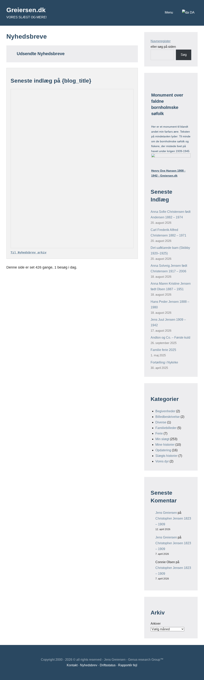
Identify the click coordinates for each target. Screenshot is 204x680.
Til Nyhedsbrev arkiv (28, 252)
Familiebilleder (166, 428)
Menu (169, 12)
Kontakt (72, 665)
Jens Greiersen (166, 512)
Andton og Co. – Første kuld (170, 337)
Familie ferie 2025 (163, 350)
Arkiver (156, 623)
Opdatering (163, 450)
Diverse (160, 422)
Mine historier (165, 444)
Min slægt (162, 439)
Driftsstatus (108, 665)
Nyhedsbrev (88, 665)
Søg (184, 54)
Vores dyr (162, 461)
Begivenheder (165, 411)
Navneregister (161, 41)
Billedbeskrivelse (167, 416)
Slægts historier (166, 455)
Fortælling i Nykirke (164, 362)
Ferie (159, 433)
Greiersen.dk (26, 10)
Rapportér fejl (127, 665)
